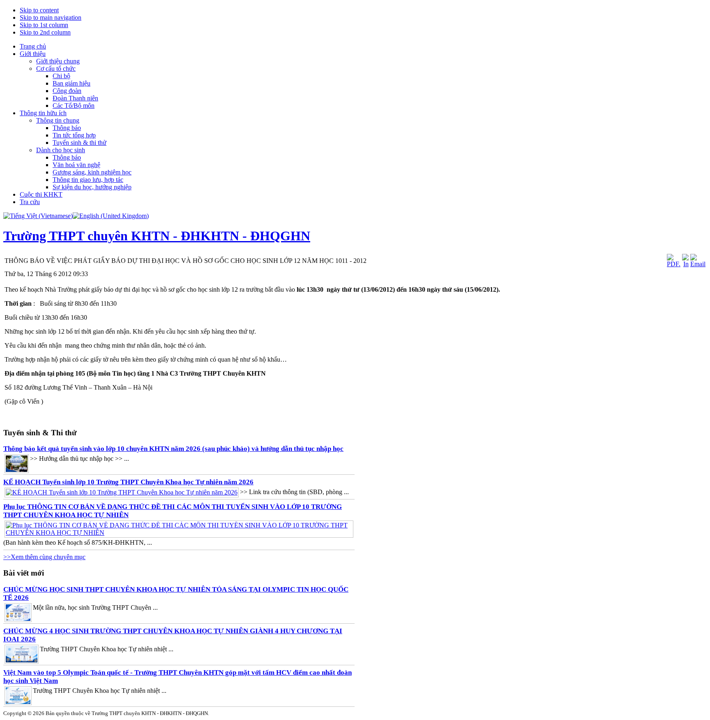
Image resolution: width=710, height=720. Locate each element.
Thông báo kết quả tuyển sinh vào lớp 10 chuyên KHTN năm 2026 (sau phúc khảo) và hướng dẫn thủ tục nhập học (173, 449)
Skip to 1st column (44, 24)
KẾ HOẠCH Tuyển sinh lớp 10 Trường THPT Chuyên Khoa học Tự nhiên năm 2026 (128, 482)
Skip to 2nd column (45, 32)
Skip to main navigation (50, 17)
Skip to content (39, 10)
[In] (685, 263)
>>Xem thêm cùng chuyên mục (44, 556)
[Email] (697, 263)
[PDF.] (673, 263)
